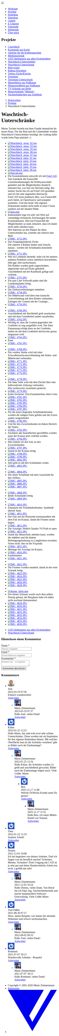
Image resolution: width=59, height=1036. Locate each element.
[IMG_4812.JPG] (17, 525)
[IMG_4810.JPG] (17, 504)
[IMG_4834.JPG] (17, 618)
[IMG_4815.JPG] (17, 546)
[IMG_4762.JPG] (17, 319)
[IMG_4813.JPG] (17, 531)
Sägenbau (13, 17)
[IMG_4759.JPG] (17, 304)
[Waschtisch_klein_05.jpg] (22, 167)
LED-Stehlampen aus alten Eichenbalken (29, 58)
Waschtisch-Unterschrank (21, 64)
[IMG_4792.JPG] (17, 430)
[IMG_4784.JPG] (17, 406)
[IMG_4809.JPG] (17, 498)
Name (5, 645)
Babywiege (14, 67)
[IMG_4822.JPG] (17, 564)
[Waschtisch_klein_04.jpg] (22, 164)
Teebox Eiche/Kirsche (19, 73)
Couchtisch (14, 46)
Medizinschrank (16, 55)
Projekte (12, 11)
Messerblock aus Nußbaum (22, 82)
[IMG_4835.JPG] (17, 621)
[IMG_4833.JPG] (17, 615)
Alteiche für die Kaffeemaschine (24, 52)
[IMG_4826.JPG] (17, 582)
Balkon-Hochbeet (17, 70)
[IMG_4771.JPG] (17, 361)
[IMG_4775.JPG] (17, 370)
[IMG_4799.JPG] (17, 456)
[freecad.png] (15, 173)
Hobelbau (13, 14)
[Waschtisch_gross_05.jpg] (22, 149)
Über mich (13, 32)
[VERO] (33, 1031)
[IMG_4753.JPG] (17, 238)
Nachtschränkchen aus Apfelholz (25, 94)
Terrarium (13, 76)
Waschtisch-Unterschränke (21, 61)
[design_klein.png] (18, 591)
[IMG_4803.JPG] (17, 465)
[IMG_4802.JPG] (17, 459)
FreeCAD (51, 176)
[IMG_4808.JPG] (17, 492)
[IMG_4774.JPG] (17, 367)
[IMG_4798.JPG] (17, 453)
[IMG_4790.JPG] (17, 421)
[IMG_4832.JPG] (17, 612)
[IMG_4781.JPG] (17, 397)
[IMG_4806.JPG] (17, 483)
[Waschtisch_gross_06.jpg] (22, 152)
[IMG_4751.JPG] (17, 253)
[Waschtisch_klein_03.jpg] (22, 161)
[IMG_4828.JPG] (17, 585)
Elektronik (13, 29)
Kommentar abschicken (14, 668)
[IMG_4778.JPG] (17, 379)
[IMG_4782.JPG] (17, 400)
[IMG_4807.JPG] (17, 486)
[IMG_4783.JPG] (17, 403)
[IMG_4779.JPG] (17, 391)
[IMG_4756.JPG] (17, 286)
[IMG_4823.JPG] (17, 573)
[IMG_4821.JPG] (17, 558)
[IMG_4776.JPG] (17, 373)
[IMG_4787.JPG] (17, 409)
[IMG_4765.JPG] (17, 343)
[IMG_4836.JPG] (17, 624)
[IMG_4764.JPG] (17, 337)
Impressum (13, 988)
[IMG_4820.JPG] (17, 552)
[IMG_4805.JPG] (17, 480)
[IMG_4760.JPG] (17, 310)
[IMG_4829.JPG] (17, 603)
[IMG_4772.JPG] (17, 364)
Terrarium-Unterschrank (20, 79)
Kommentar (8, 658)
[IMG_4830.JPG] (17, 606)
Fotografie (13, 26)
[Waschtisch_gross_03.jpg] (22, 146)
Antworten (13, 697)
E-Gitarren (13, 23)
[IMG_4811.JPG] (17, 513)
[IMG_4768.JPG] (17, 349)
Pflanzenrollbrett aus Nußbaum (24, 85)
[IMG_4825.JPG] (17, 579)
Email (5, 652)
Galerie (11, 20)
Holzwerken (14, 100)
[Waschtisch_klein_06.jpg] (22, 170)
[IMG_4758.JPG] (17, 292)
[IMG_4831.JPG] (17, 609)
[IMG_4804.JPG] (17, 471)
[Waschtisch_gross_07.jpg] (22, 155)
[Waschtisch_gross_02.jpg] (22, 143)
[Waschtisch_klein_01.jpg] (22, 158)
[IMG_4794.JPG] (17, 439)
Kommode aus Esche (19, 49)
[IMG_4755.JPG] (17, 277)
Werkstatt (13, 8)
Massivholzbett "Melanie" (21, 91)
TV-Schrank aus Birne (19, 88)
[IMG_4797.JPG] (17, 447)
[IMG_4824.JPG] (17, 576)
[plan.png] (14, 211)
